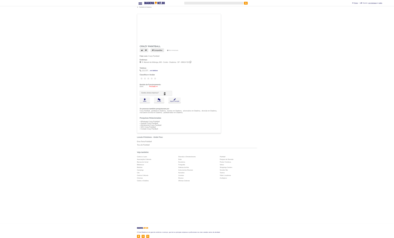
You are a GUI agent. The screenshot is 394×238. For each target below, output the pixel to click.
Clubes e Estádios (143, 180)
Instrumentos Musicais (185, 170)
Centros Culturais (142, 175)
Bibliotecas (140, 164)
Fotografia (181, 164)
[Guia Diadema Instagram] (148, 236)
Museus (180, 178)
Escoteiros (181, 162)
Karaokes (181, 172)
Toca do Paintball (143, 145)
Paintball (222, 156)
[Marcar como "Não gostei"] (146, 50)
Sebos (222, 164)
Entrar (356, 3)
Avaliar (159, 101)
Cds (138, 172)
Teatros (222, 172)
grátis (380, 3)
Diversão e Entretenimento (187, 156)
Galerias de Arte (183, 167)
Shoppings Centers (226, 167)
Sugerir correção (174, 101)
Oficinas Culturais (184, 180)
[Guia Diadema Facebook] (139, 236)
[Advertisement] (179, 29)
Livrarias (181, 175)
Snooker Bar (224, 170)
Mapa (144, 101)
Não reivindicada (173, 50)
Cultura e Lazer (142, 156)
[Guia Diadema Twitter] (144, 236)
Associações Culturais (144, 159)
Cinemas (140, 178)
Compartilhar (158, 50)
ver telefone (154, 70)
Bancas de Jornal (142, 162)
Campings (140, 170)
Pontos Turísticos (225, 162)
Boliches (139, 167)
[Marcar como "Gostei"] (142, 50)
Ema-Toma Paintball (144, 141)
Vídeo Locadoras (225, 175)
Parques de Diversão (226, 159)
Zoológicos (223, 178)
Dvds (180, 159)
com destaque (372, 3)
